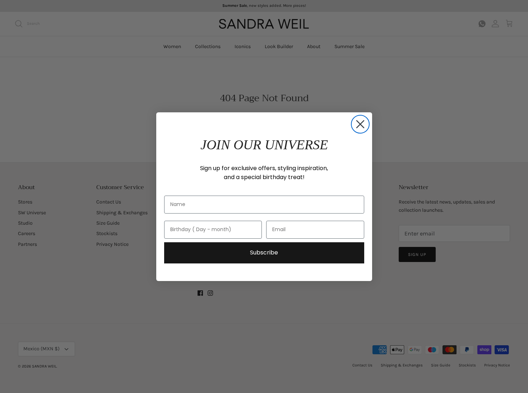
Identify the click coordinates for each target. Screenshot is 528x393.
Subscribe (264, 252)
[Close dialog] (360, 124)
